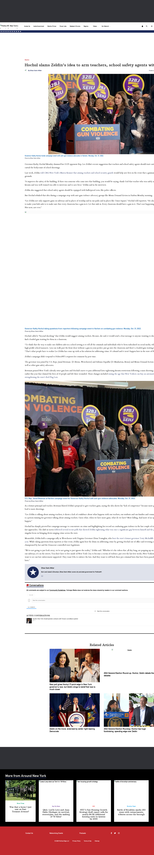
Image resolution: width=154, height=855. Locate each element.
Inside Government (38, 26)
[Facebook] (111, 833)
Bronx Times (20, 803)
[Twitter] (115, 833)
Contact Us (27, 26)
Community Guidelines (57, 590)
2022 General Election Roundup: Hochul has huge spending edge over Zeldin (125, 730)
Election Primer (52, 26)
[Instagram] (119, 833)
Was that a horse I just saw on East (20, 809)
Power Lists (63, 26)
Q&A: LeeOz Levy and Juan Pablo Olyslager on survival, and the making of (56, 813)
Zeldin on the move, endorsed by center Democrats (72, 730)
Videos (95, 26)
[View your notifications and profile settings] (142, 26)
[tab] (31, 607)
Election (27, 60)
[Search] (147, 26)
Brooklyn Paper (131, 806)
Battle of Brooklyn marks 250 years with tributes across (131, 812)
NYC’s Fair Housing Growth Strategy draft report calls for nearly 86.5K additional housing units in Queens (93, 814)
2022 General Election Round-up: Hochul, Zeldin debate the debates (129, 674)
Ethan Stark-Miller (36, 70)
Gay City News (56, 806)
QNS (93, 806)
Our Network (105, 26)
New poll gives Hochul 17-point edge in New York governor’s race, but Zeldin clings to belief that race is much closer (72, 687)
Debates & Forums (75, 26)
